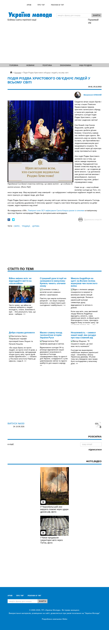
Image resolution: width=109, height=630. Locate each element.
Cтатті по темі (21, 269)
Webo (64, 619)
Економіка (65, 65)
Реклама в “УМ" (57, 5)
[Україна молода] (30, 15)
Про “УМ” (41, 5)
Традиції (26, 226)
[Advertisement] (46, 41)
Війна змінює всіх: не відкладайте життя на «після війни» (20, 281)
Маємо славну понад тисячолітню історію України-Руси (51, 335)
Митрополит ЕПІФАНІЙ (93, 95)
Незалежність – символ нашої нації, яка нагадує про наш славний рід (83, 335)
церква (35, 226)
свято (17, 226)
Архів (29, 5)
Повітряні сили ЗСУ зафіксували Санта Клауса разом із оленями (56, 210)
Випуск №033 (16, 423)
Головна (13, 65)
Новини (30, 65)
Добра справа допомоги (22, 332)
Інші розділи (85, 65)
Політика (47, 65)
